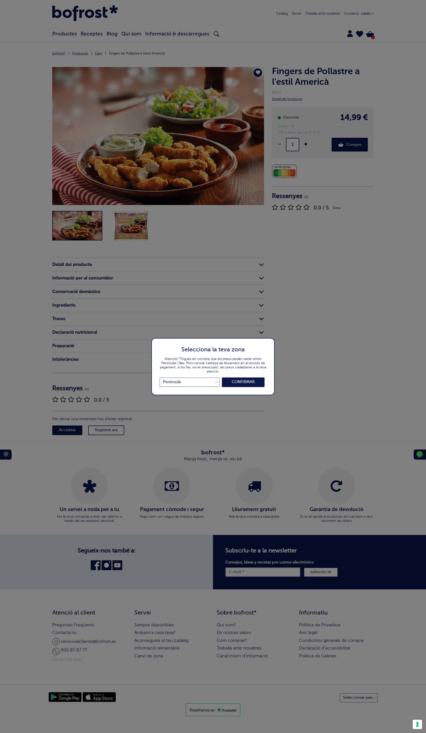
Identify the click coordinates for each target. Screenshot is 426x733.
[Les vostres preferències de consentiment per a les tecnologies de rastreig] (417, 724)
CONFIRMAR (243, 382)
